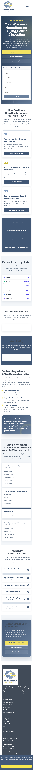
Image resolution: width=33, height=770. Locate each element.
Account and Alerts (8, 729)
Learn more (18, 760)
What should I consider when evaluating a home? (12, 607)
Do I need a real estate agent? (12, 591)
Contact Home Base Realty (16, 642)
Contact (5, 726)
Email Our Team (16, 652)
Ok (16, 766)
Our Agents (6, 719)
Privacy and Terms (8, 731)
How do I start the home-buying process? (13, 570)
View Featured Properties (16, 210)
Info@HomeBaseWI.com (10, 738)
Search (16, 96)
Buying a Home (7, 699)
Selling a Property (8, 702)
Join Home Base (7, 724)
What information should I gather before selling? (13, 578)
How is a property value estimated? (14, 585)
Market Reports (7, 710)
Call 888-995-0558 (16, 647)
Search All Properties (16, 52)
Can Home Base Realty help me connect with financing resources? (14, 599)
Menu (28, 6)
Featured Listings (8, 707)
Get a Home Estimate (16, 61)
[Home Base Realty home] (8, 6)
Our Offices (6, 721)
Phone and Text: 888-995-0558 (11, 741)
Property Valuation (8, 712)
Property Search (7, 704)
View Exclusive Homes (16, 56)
